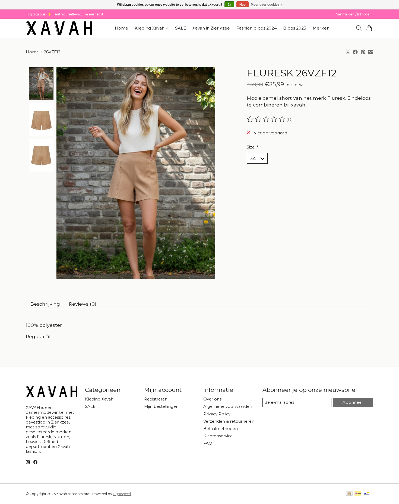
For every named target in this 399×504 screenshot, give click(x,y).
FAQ (207, 443)
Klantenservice (218, 436)
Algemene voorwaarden (227, 406)
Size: (252, 147)
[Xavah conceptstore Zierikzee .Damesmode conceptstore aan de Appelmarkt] (59, 28)
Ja (229, 5)
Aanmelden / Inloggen (353, 14)
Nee (242, 5)
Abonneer (353, 402)
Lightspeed (122, 494)
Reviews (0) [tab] (82, 304)
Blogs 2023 (294, 28)
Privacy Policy (216, 414)
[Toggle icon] (359, 28)
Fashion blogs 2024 (256, 28)
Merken (321, 28)
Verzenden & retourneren (228, 421)
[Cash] (349, 493)
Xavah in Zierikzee (211, 28)
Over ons (212, 399)
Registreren (155, 399)
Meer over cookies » (266, 5)
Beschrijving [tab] (45, 304)
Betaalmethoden (220, 428)
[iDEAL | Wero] (357, 493)
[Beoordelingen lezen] (266, 119)
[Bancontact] (366, 493)
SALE (180, 28)
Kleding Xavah (99, 399)
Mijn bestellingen (161, 406)
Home (121, 28)
